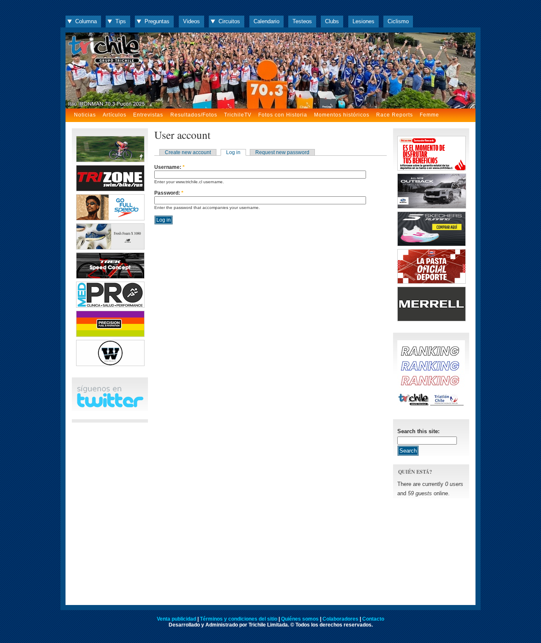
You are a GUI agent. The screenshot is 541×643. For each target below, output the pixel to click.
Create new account (188, 152)
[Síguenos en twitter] (110, 406)
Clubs (332, 21)
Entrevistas (148, 115)
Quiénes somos (300, 619)
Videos (191, 21)
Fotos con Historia (282, 115)
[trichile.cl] (270, 71)
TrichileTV (237, 115)
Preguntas (157, 21)
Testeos (302, 21)
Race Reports (394, 115)
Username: (169, 167)
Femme (429, 115)
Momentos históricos (341, 115)
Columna (86, 21)
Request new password (282, 152)
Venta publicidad (176, 619)
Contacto (373, 619)
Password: (168, 192)
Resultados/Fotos (193, 115)
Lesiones (363, 21)
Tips (120, 21)
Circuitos (229, 21)
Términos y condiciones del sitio (238, 619)
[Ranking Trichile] (431, 406)
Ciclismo (398, 21)
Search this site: (418, 431)
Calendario (266, 21)
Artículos (114, 115)
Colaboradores (340, 619)
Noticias (85, 115)
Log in (233, 152)
